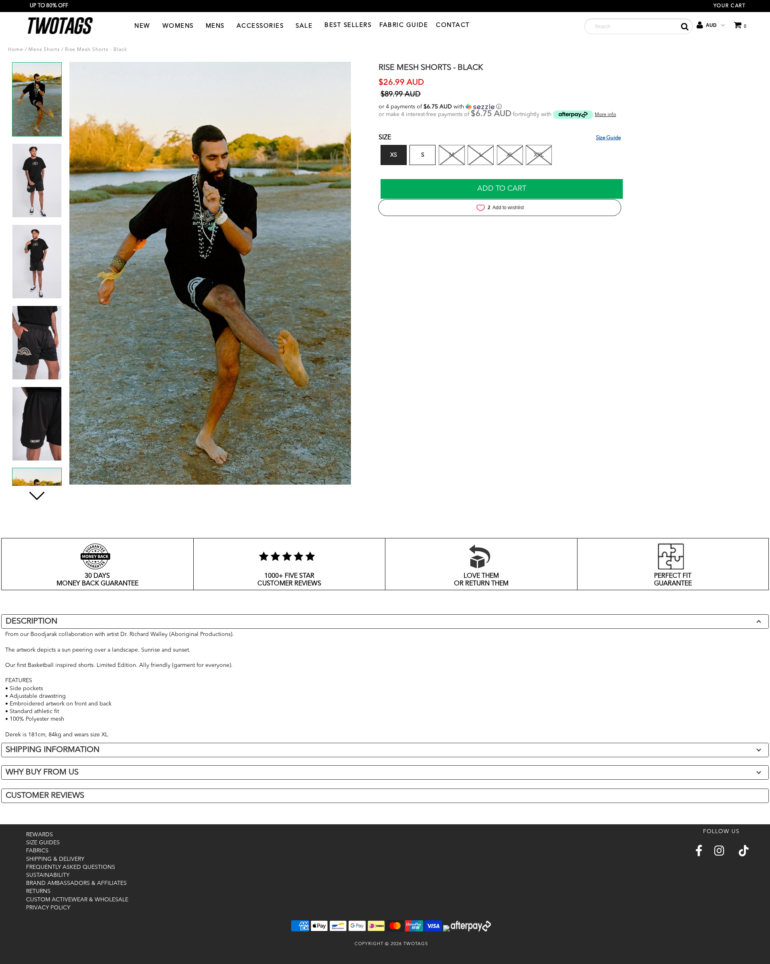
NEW (142, 26)
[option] (37, 102)
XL (510, 155)
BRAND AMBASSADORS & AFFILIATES (76, 883)
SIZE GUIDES (43, 843)
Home (15, 49)
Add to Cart (501, 188)
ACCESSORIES (260, 26)
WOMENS (178, 26)
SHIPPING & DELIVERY (55, 859)
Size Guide (608, 138)
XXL (539, 155)
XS (393, 155)
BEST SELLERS (347, 25)
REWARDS (39, 835)
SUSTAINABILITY (47, 875)
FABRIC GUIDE (403, 25)
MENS (215, 26)
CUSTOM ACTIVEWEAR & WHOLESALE (77, 900)
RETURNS (38, 891)
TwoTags (415, 944)
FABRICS (37, 851)
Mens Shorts (44, 49)
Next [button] (36, 505)
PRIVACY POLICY (48, 908)
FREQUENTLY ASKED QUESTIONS (70, 867)
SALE (304, 26)
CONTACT (453, 25)
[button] (551, 106)
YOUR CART (729, 6)
